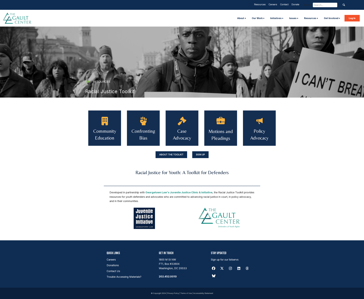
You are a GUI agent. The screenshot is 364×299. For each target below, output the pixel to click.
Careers (273, 4)
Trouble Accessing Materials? (124, 276)
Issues (292, 18)
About (240, 18)
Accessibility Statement (203, 293)
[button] (344, 4)
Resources (260, 4)
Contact (284, 4)
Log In (352, 18)
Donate (295, 4)
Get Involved (331, 18)
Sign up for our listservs (224, 259)
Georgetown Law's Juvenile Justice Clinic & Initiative (178, 192)
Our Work (257, 18)
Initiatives (276, 18)
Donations (113, 265)
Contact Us (113, 271)
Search (307, 4)
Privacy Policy (173, 293)
